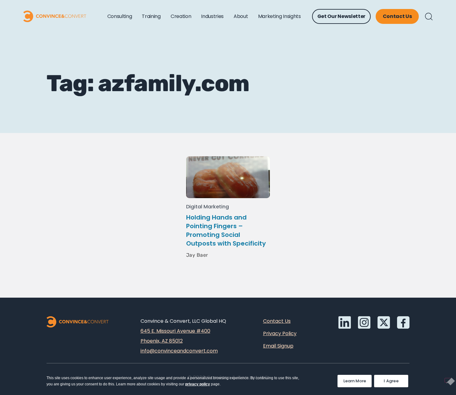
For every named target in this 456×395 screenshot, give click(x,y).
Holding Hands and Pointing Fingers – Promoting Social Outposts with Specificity (226, 230)
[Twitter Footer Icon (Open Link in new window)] (384, 322)
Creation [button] (181, 16)
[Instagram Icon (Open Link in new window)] (364, 322)
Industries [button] (212, 16)
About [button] (241, 16)
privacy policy (197, 384)
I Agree (391, 381)
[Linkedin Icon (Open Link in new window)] (344, 322)
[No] (448, 380)
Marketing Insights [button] (279, 16)
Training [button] (151, 16)
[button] (429, 16)
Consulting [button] (119, 16)
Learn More (357, 379)
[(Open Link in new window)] (403, 322)
